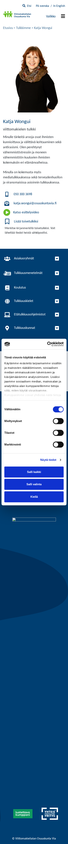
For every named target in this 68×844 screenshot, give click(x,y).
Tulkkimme (23, 28)
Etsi (29, 6)
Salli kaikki (34, 471)
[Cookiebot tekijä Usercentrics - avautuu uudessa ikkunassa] (48, 344)
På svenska (42, 6)
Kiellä (34, 496)
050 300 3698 (23, 194)
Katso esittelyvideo (26, 212)
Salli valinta (34, 484)
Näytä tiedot (48, 459)
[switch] (58, 421)
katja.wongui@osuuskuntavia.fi (35, 203)
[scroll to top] (57, 833)
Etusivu (8, 28)
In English (59, 6)
